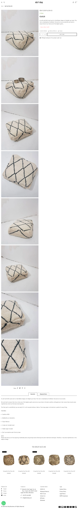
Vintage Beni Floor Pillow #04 (39, 471)
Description (33, 394)
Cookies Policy (63, 489)
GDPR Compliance (64, 496)
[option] (19, 33)
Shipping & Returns (44, 491)
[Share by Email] (25, 388)
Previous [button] (2, 464)
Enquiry (60, 31)
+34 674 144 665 (26, 495)
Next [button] (75, 464)
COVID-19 (42, 489)
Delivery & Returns (53, 31)
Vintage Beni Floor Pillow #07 (69, 471)
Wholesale (42, 500)
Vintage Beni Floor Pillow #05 (54, 471)
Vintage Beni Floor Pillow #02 (24, 471)
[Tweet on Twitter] (20, 388)
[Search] (4, 2)
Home (2, 6)
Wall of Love (43, 493)
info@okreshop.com (27, 498)
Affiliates (42, 498)
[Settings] (73, 2)
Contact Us (42, 496)
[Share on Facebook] (17, 388)
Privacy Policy (63, 491)
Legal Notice (62, 493)
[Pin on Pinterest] (22, 388)
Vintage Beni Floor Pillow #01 (8, 471)
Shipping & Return (43, 394)
